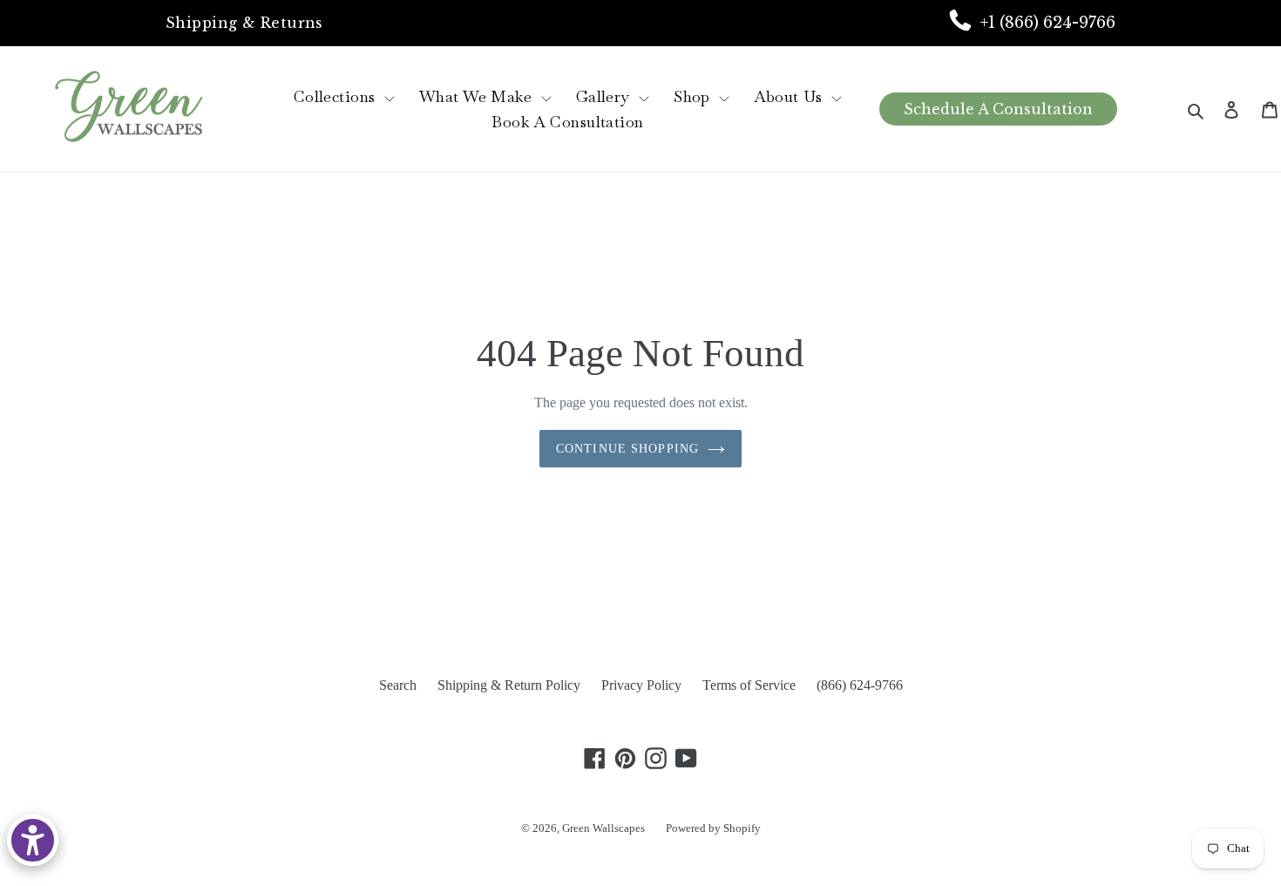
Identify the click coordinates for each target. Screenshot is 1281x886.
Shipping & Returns (244, 22)
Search (398, 685)
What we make (478, 96)
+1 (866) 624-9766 (1047, 22)
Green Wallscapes (603, 828)
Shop (694, 96)
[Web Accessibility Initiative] (32, 840)
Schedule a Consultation (998, 109)
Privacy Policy (641, 685)
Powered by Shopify (713, 828)
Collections (337, 96)
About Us (790, 96)
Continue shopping (627, 448)
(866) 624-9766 (860, 685)
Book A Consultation (567, 122)
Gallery (605, 96)
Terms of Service (749, 685)
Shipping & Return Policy (508, 685)
